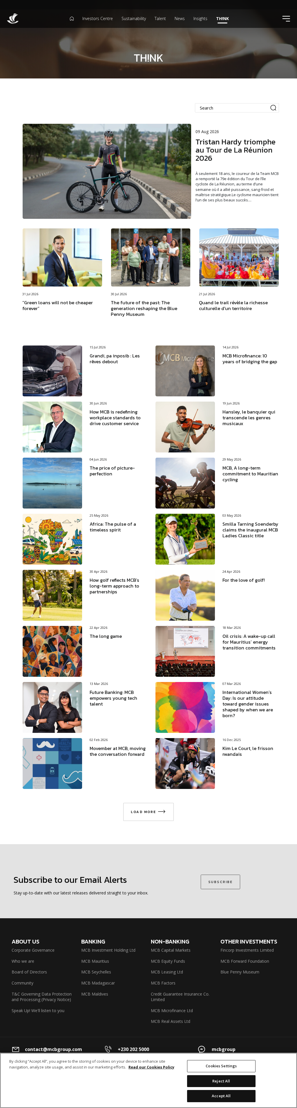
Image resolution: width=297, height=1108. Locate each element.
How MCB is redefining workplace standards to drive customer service (115, 417)
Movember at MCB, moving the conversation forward (118, 751)
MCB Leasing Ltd (167, 972)
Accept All (221, 1095)
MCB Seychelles (96, 972)
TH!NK (222, 19)
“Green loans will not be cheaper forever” (57, 305)
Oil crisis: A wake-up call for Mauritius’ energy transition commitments (249, 642)
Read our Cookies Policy (151, 1067)
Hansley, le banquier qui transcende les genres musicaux (248, 417)
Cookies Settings (221, 1065)
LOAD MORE (144, 812)
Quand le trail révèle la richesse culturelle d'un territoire (233, 305)
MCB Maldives (94, 994)
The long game (106, 636)
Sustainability (134, 19)
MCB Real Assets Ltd (170, 1021)
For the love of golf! (243, 580)
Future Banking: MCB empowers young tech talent (113, 698)
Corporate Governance (33, 950)
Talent (160, 19)
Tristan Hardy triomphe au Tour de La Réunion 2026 (235, 150)
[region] (148, 1080)
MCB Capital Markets (171, 950)
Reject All (221, 1081)
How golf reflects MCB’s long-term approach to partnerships (114, 586)
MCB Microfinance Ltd (172, 1010)
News (180, 19)
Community (22, 983)
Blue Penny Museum (239, 972)
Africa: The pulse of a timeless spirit (113, 526)
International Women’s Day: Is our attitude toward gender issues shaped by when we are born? (247, 704)
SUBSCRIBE (220, 882)
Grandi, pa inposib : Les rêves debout (115, 358)
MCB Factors (163, 983)
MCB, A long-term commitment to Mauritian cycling (250, 473)
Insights (200, 19)
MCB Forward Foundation (244, 961)
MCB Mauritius (95, 961)
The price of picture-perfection (112, 470)
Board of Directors (29, 972)
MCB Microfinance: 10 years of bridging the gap (249, 358)
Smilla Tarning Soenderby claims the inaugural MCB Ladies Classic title (250, 529)
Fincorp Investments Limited (247, 950)
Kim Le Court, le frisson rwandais (247, 751)
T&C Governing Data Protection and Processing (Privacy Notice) (42, 997)
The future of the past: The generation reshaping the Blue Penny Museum (144, 308)
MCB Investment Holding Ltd (108, 950)
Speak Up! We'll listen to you (38, 1010)
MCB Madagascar (98, 983)
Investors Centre (97, 19)
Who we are (23, 961)
